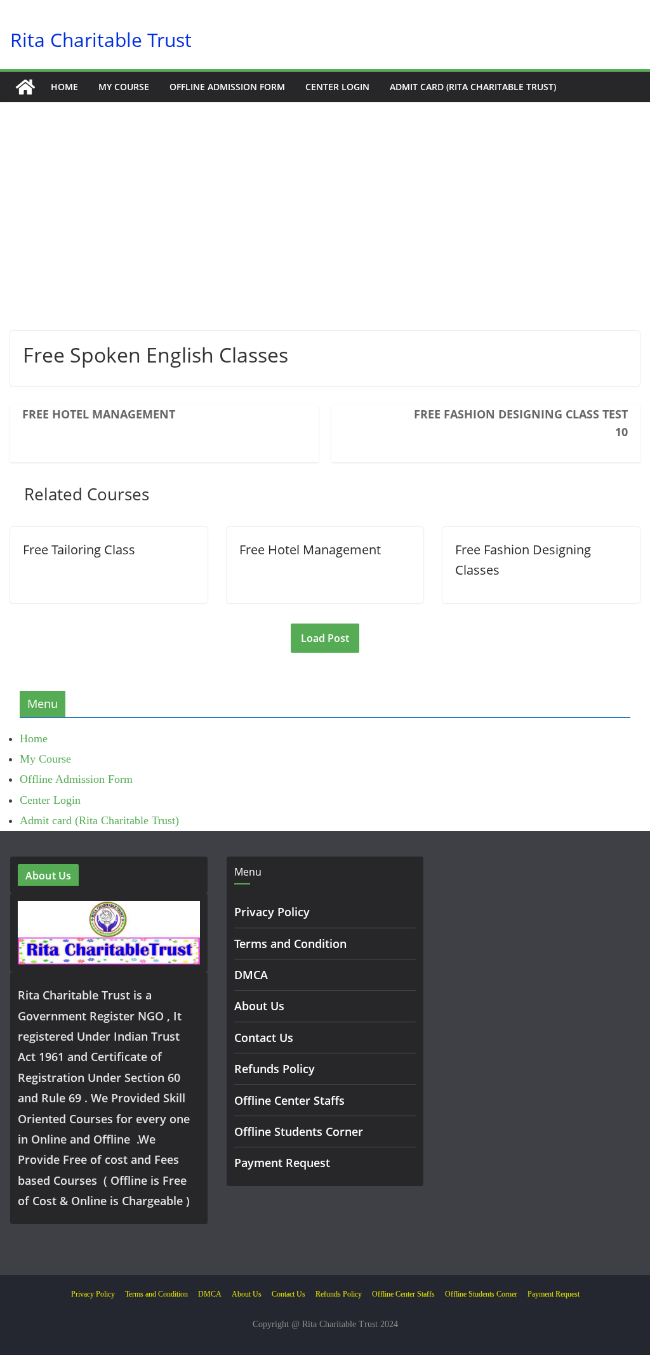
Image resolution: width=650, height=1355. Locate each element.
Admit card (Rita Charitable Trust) (473, 87)
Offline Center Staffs (289, 1100)
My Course (123, 87)
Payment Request (282, 1162)
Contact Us (263, 1037)
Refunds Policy (274, 1068)
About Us (259, 1005)
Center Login (337, 87)
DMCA (251, 974)
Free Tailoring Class (79, 549)
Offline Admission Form (227, 87)
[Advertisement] (325, 235)
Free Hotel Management (98, 414)
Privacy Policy (272, 911)
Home (64, 87)
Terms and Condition (290, 943)
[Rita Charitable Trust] (25, 87)
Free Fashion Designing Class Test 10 (521, 422)
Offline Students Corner (298, 1131)
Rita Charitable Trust (101, 40)
